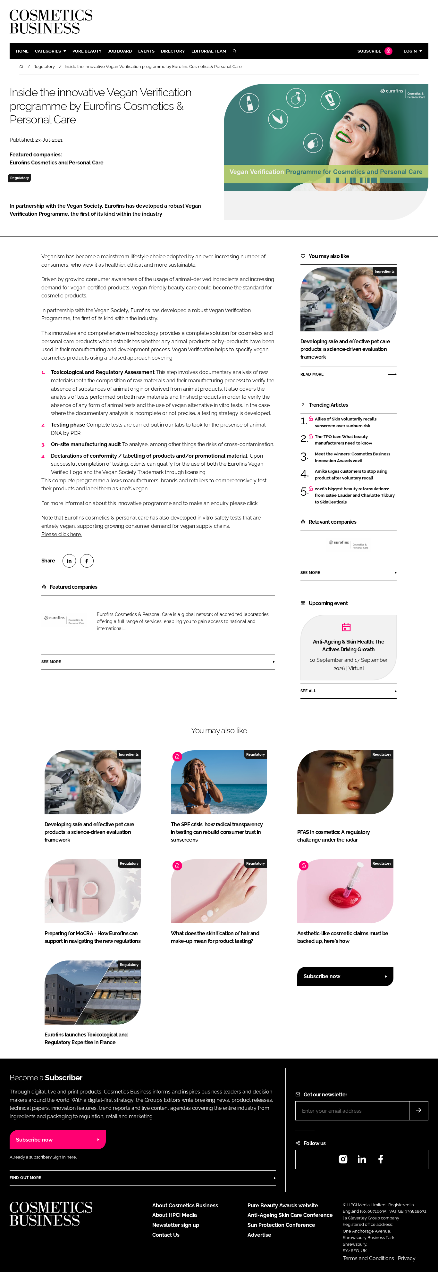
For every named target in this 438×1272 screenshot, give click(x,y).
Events (146, 51)
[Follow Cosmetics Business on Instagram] (343, 1161)
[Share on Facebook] (87, 561)
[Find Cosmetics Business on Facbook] (380, 1161)
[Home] (21, 66)
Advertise (259, 1235)
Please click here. (61, 534)
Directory (173, 51)
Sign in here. (65, 1157)
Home (22, 51)
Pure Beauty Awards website (283, 1205)
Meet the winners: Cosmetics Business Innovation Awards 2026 (352, 457)
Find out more (25, 1178)
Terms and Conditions (368, 1258)
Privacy (407, 1258)
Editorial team (208, 51)
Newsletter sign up (175, 1225)
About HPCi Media (174, 1215)
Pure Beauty (87, 51)
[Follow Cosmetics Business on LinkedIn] (362, 1161)
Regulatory (19, 178)
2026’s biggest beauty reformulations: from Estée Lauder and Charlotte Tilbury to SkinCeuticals (355, 495)
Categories (48, 51)
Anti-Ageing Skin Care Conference (290, 1215)
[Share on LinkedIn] (69, 561)
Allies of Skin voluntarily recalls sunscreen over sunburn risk (345, 422)
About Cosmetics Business (185, 1205)
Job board (120, 51)
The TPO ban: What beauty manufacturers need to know (343, 440)
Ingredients (384, 271)
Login (410, 51)
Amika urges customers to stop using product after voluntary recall (351, 474)
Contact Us (166, 1235)
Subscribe (369, 51)
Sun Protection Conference (281, 1225)
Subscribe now (322, 976)
